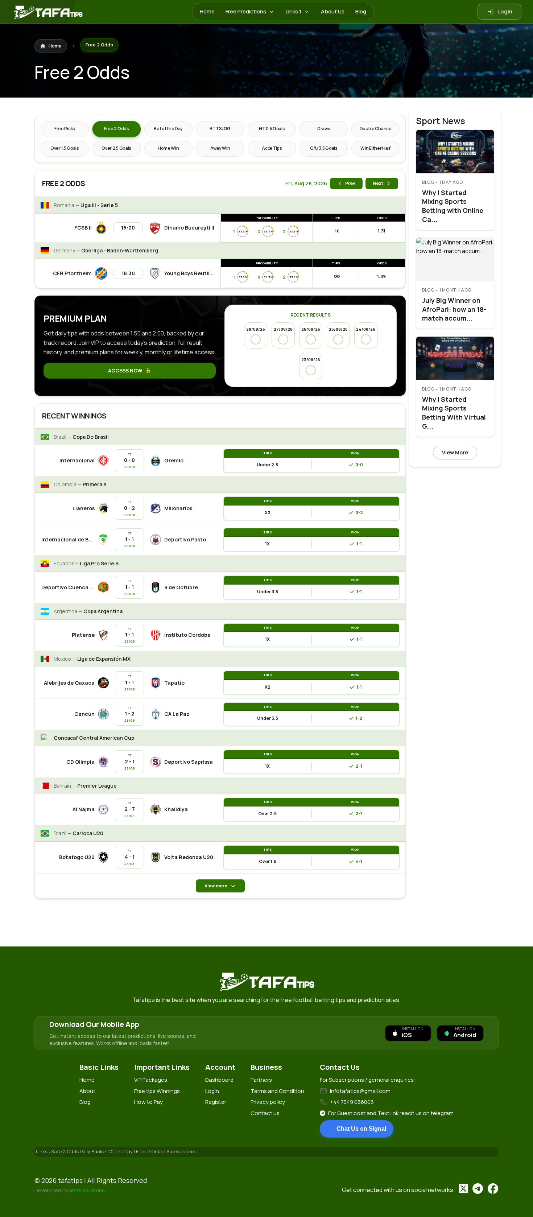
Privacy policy (268, 1102)
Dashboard (219, 1080)
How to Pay (148, 1102)
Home (207, 11)
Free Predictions (246, 11)
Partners (261, 1080)
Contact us (265, 1113)
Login (504, 11)
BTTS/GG (220, 128)
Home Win (168, 148)
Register (215, 1102)
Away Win (220, 148)
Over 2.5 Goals (116, 148)
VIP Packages (150, 1080)
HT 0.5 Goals (272, 128)
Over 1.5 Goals (64, 148)
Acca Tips (272, 148)
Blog (360, 11)
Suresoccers (181, 1151)
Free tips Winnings (157, 1091)
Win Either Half (375, 148)
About (87, 1091)
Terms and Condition (277, 1091)
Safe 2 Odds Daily (71, 1151)
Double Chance (376, 128)
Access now (125, 370)
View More (455, 452)
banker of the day (112, 1151)
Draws (323, 128)
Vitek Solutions (87, 1190)
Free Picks (64, 128)
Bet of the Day (168, 128)
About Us (332, 11)
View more (215, 886)
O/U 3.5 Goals (324, 148)
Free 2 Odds (116, 128)
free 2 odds (150, 1151)
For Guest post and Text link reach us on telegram (391, 1113)
